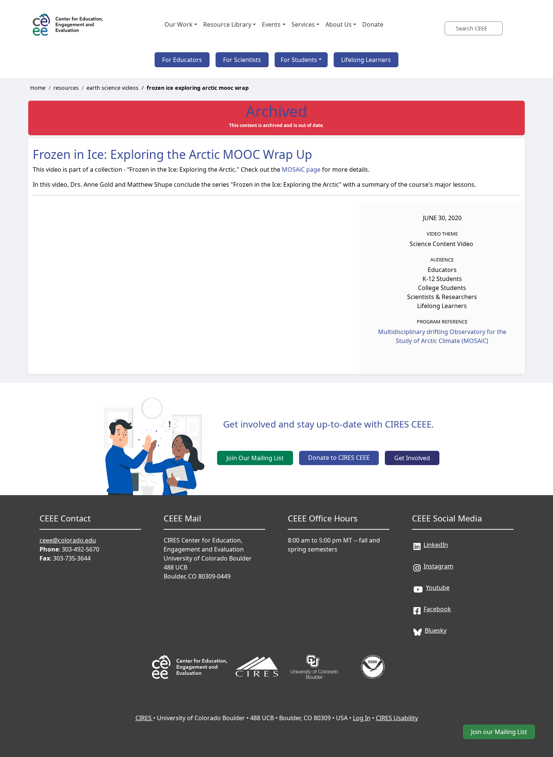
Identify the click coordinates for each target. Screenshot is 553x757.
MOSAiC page (301, 169)
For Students (299, 60)
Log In (362, 718)
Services (303, 24)
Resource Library (227, 24)
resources (66, 87)
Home (38, 87)
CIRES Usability (397, 718)
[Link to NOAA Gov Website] (373, 656)
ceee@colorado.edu (68, 540)
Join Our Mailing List (255, 458)
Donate (372, 24)
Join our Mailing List (499, 732)
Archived (276, 111)
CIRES (144, 718)
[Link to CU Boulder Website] (315, 656)
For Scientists (242, 60)
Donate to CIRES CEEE (339, 457)
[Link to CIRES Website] (257, 656)
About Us (338, 24)
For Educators (182, 60)
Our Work (178, 24)
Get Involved (412, 458)
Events (271, 24)
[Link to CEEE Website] (189, 656)
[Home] (68, 24)
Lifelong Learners (366, 60)
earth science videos (112, 87)
